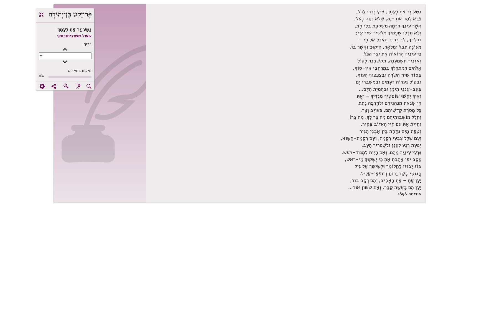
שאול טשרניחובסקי (74, 36)
